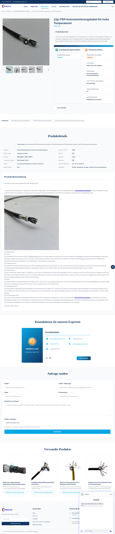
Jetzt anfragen (61, 107)
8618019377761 (54, 344)
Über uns (34, 6)
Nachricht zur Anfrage (11, 401)
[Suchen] (100, 2)
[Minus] (111, 494)
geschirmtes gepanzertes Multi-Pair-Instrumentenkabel (69, 120)
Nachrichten (64, 6)
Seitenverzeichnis (37, 524)
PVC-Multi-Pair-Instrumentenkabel (20, 120)
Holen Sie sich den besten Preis (15, 492)
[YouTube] (50, 358)
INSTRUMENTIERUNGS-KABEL (21, 11)
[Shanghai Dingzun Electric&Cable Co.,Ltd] (6, 7)
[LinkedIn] (112, 6)
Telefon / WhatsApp (65, 383)
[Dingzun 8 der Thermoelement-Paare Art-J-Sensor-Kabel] (100, 468)
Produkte (45, 6)
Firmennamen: (63, 392)
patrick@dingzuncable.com (20, 1)
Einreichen (57, 432)
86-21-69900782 (7, 1)
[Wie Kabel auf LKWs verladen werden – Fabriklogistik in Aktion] (26, 42)
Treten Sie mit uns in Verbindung (85, 6)
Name (6, 392)
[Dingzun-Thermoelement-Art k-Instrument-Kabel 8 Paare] (72, 468)
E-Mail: (7, 383)
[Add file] (81, 531)
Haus (26, 6)
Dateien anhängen (10, 419)
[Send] (110, 531)
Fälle (54, 6)
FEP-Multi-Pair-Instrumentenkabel (42, 120)
